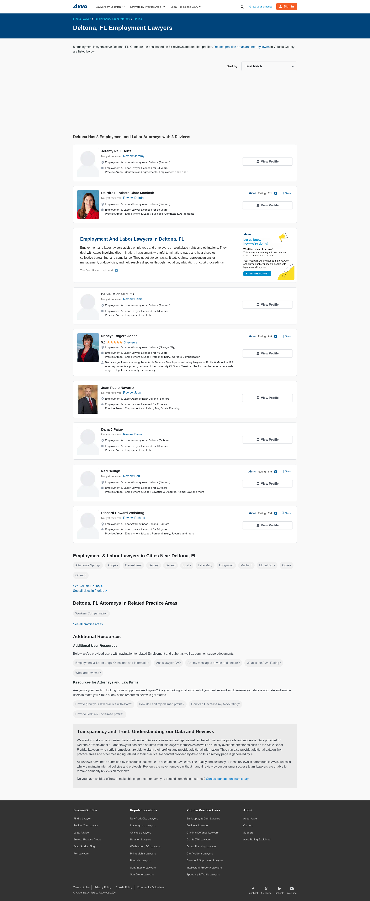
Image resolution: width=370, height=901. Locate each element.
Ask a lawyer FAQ (168, 662)
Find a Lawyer (82, 818)
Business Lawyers (198, 825)
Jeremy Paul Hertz (116, 151)
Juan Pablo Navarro (117, 388)
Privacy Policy (102, 887)
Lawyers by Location (108, 6)
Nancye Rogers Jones (119, 336)
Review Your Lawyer (85, 825)
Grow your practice (260, 6)
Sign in (289, 6)
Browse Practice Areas (87, 839)
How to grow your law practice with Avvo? (103, 704)
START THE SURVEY (257, 273)
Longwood (226, 565)
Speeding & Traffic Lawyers (203, 874)
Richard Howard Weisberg (122, 513)
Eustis (186, 565)
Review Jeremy (133, 156)
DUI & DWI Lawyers (199, 839)
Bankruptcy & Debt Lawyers (203, 818)
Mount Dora (267, 565)
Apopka (113, 565)
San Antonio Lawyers (143, 867)
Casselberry (133, 565)
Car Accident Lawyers (200, 853)
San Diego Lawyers (142, 874)
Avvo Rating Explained (257, 839)
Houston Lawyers (140, 839)
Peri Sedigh (110, 471)
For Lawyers (81, 853)
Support (248, 832)
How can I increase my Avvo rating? (215, 704)
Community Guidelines (151, 887)
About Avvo (250, 818)
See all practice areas (88, 624)
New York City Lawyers (144, 818)
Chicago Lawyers (140, 832)
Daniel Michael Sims (118, 294)
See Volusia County (86, 586)
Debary (154, 565)
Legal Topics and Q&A (184, 6)
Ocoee (286, 565)
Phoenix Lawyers (140, 860)
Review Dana (132, 434)
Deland (171, 565)
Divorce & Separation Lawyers (205, 860)
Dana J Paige (112, 429)
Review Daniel (133, 299)
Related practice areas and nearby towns (242, 46)
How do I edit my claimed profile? (161, 704)
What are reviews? (88, 672)
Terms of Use (81, 887)
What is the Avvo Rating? (264, 662)
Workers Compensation (91, 613)
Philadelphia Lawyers (143, 853)
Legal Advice (81, 832)
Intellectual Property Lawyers (204, 867)
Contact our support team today (227, 778)
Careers (248, 825)
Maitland (246, 565)
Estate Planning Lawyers (202, 846)
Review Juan (132, 392)
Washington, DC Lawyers (145, 846)
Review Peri (131, 476)
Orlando (80, 575)
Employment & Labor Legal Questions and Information (112, 662)
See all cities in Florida (88, 590)
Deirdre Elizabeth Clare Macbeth (127, 193)
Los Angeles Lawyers (143, 825)
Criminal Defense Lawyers (203, 832)
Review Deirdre (134, 197)
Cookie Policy (124, 887)
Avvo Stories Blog (84, 846)
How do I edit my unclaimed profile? (99, 714)
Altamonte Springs (88, 565)
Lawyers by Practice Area (145, 6)
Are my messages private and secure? (214, 662)
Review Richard (134, 517)
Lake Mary (205, 565)
